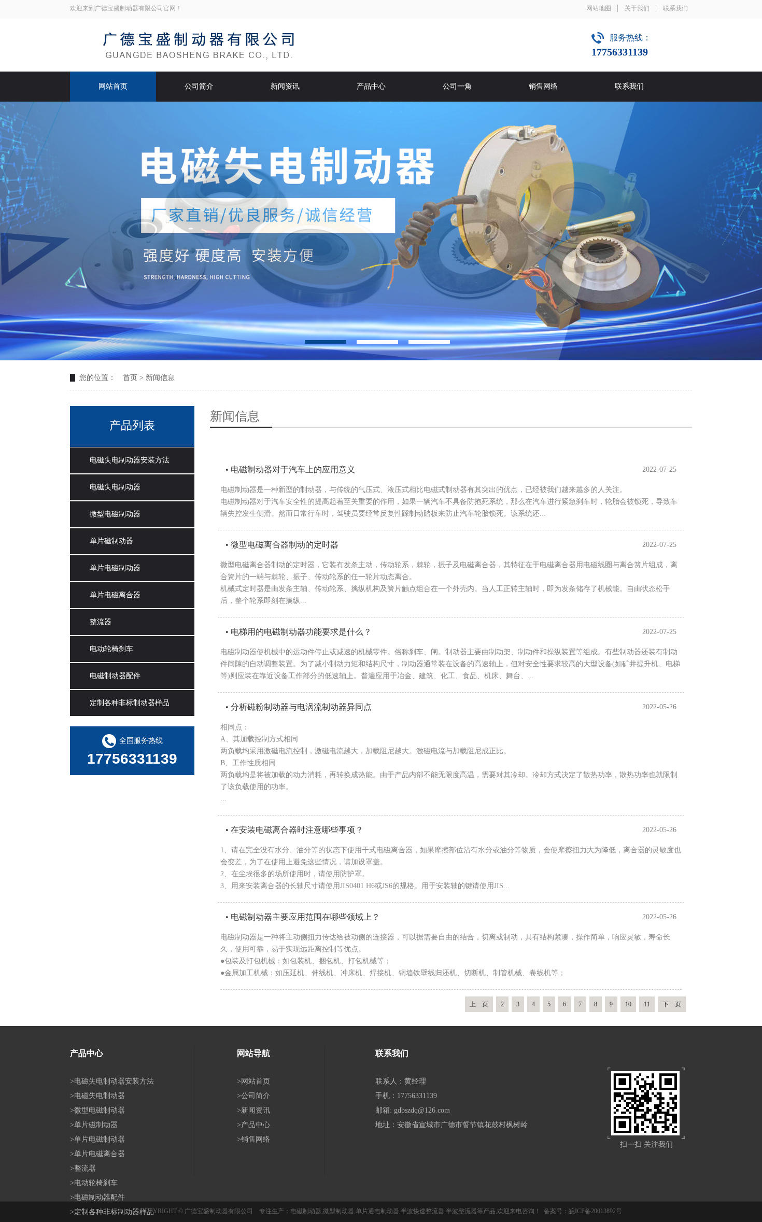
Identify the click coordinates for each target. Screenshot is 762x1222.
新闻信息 (160, 378)
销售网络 (543, 86)
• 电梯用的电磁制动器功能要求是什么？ (298, 631)
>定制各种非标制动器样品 (112, 1212)
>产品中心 (253, 1125)
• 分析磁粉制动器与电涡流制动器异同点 (298, 707)
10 (628, 1004)
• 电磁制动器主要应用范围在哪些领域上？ (302, 916)
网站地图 (598, 8)
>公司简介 (253, 1096)
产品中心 (371, 86)
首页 (130, 378)
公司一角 (457, 86)
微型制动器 (338, 1211)
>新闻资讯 (253, 1110)
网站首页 (113, 86)
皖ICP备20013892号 (595, 1211)
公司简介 (199, 86)
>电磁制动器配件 (97, 1197)
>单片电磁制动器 (97, 1139)
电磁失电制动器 (115, 487)
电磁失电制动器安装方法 (130, 460)
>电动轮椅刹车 (94, 1183)
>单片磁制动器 (94, 1125)
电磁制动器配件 (115, 676)
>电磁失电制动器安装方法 (112, 1081)
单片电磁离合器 (115, 595)
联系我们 (675, 8)
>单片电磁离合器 (97, 1154)
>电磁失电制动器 (97, 1096)
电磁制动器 (305, 1211)
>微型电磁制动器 (97, 1110)
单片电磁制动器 (115, 568)
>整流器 (83, 1168)
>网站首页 (253, 1081)
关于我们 (637, 8)
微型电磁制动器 (115, 514)
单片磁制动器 (111, 541)
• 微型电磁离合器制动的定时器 (281, 544)
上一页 (479, 1004)
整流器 (100, 622)
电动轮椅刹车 (111, 649)
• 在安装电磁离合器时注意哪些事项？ (294, 829)
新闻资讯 (285, 86)
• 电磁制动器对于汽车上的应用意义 (290, 469)
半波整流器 (461, 1211)
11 (647, 1004)
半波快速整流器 (422, 1211)
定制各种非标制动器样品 (130, 703)
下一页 (671, 1004)
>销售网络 (253, 1139)
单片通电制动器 (377, 1211)
